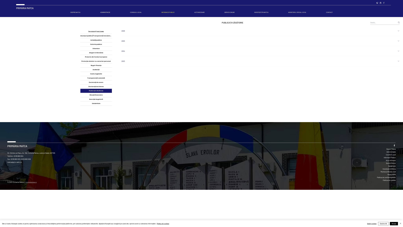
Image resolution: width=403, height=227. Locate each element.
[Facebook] (384, 3)
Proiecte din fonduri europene (96, 57)
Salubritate (96, 103)
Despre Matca (391, 149)
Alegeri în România (96, 53)
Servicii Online (391, 163)
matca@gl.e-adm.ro (14, 162)
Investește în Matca (389, 169)
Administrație (391, 152)
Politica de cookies (389, 180)
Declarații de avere (96, 82)
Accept (394, 224)
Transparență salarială (96, 78)
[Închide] (400, 223)
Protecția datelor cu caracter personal (96, 61)
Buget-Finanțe (96, 65)
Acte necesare (391, 160)
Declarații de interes (96, 87)
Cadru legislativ (96, 74)
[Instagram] (380, 3)
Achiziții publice (96, 40)
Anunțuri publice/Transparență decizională (96, 36)
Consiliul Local (391, 155)
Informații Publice (390, 157)
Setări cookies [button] (371, 224)
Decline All (383, 224)
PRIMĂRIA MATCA (25, 8)
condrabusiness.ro (31, 182)
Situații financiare (96, 95)
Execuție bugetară (96, 99)
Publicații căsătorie (96, 91)
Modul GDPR (392, 175)
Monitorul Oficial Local (388, 172)
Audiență (96, 70)
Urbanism (96, 48)
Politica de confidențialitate (386, 177)
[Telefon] (377, 3)
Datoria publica (96, 44)
